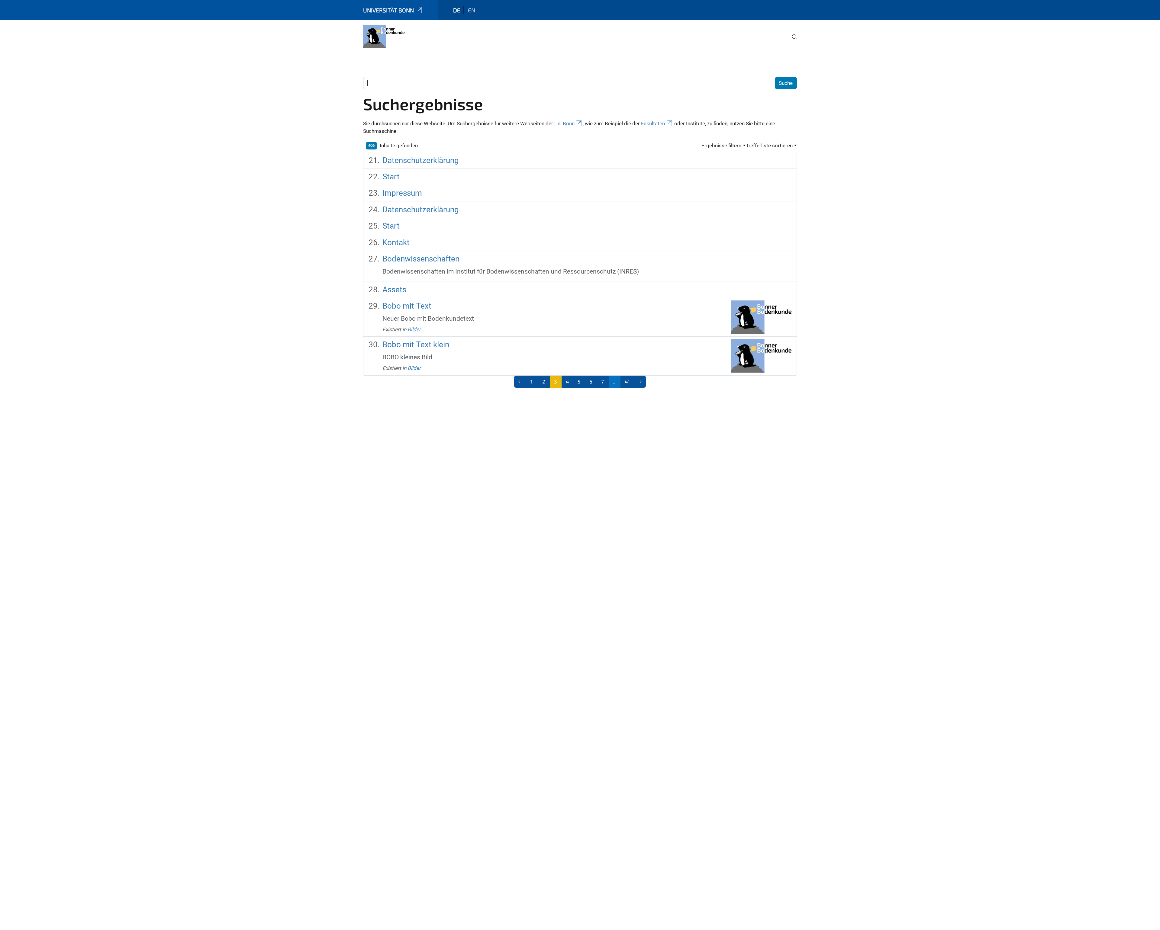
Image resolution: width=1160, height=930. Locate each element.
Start (391, 176)
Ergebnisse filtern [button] (721, 146)
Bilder (414, 329)
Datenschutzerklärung (420, 160)
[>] (639, 382)
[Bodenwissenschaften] (383, 36)
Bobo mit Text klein (415, 344)
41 (627, 381)
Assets (394, 289)
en (471, 10)
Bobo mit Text (406, 305)
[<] (520, 382)
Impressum (402, 192)
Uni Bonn (564, 123)
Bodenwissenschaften (420, 258)
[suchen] (792, 41)
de (456, 10)
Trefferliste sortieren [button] (769, 146)
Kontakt (396, 242)
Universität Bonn (388, 10)
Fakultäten (653, 123)
